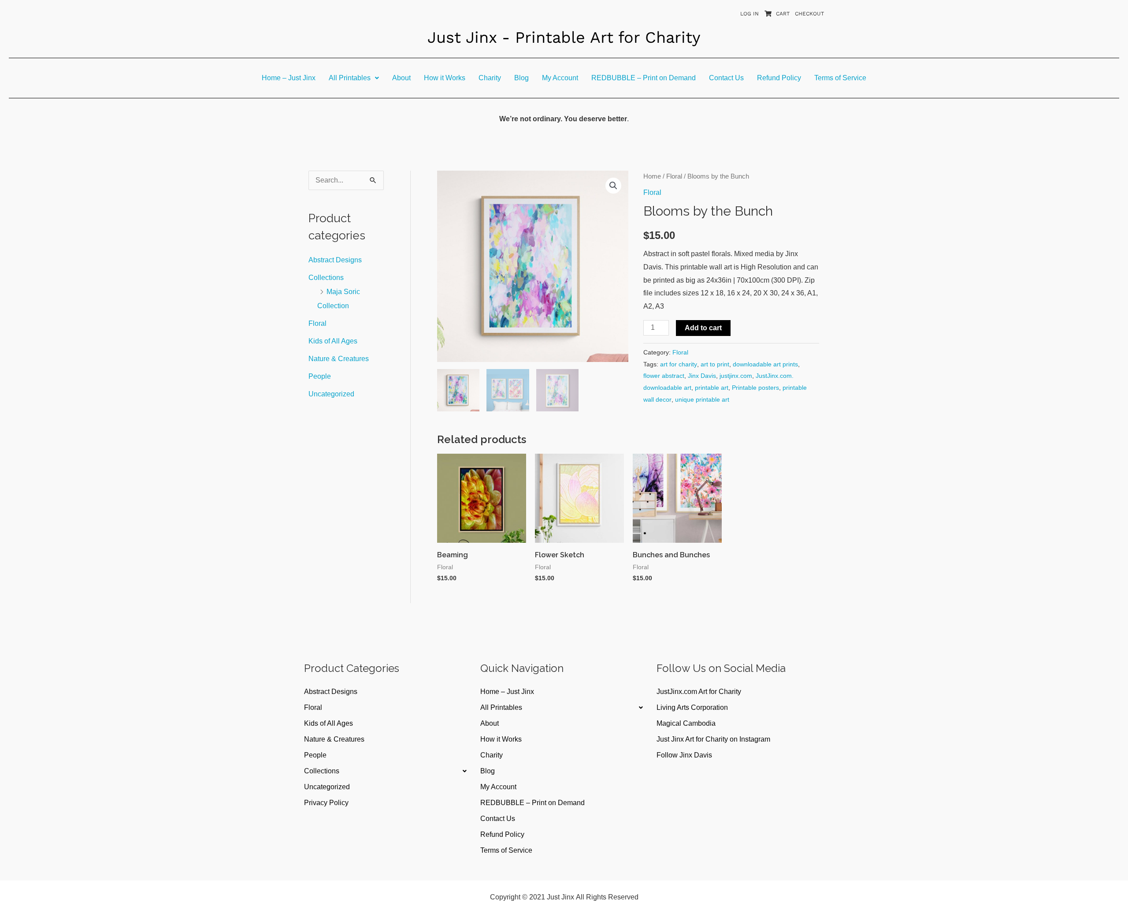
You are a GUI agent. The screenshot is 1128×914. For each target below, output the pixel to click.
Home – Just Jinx (288, 78)
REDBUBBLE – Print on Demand (643, 78)
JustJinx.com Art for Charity (699, 691)
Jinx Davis (702, 375)
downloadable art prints (765, 364)
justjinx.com (736, 375)
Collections (326, 277)
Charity (490, 78)
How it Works (444, 78)
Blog (521, 78)
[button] (354, 78)
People (319, 376)
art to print (715, 364)
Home (652, 176)
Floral (317, 323)
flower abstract (663, 375)
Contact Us (726, 78)
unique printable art (702, 399)
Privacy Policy (326, 802)
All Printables (350, 78)
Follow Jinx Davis (684, 755)
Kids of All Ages (332, 341)
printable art (711, 387)
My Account (560, 78)
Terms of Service (840, 78)
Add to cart (703, 328)
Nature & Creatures (338, 358)
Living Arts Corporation (692, 707)
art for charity (678, 364)
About (401, 78)
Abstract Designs (335, 260)
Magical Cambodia (686, 723)
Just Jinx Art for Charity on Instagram (713, 739)
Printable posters (755, 387)
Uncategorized (331, 394)
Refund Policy (779, 78)
